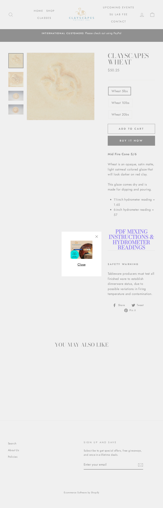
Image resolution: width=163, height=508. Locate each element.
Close (81, 264)
